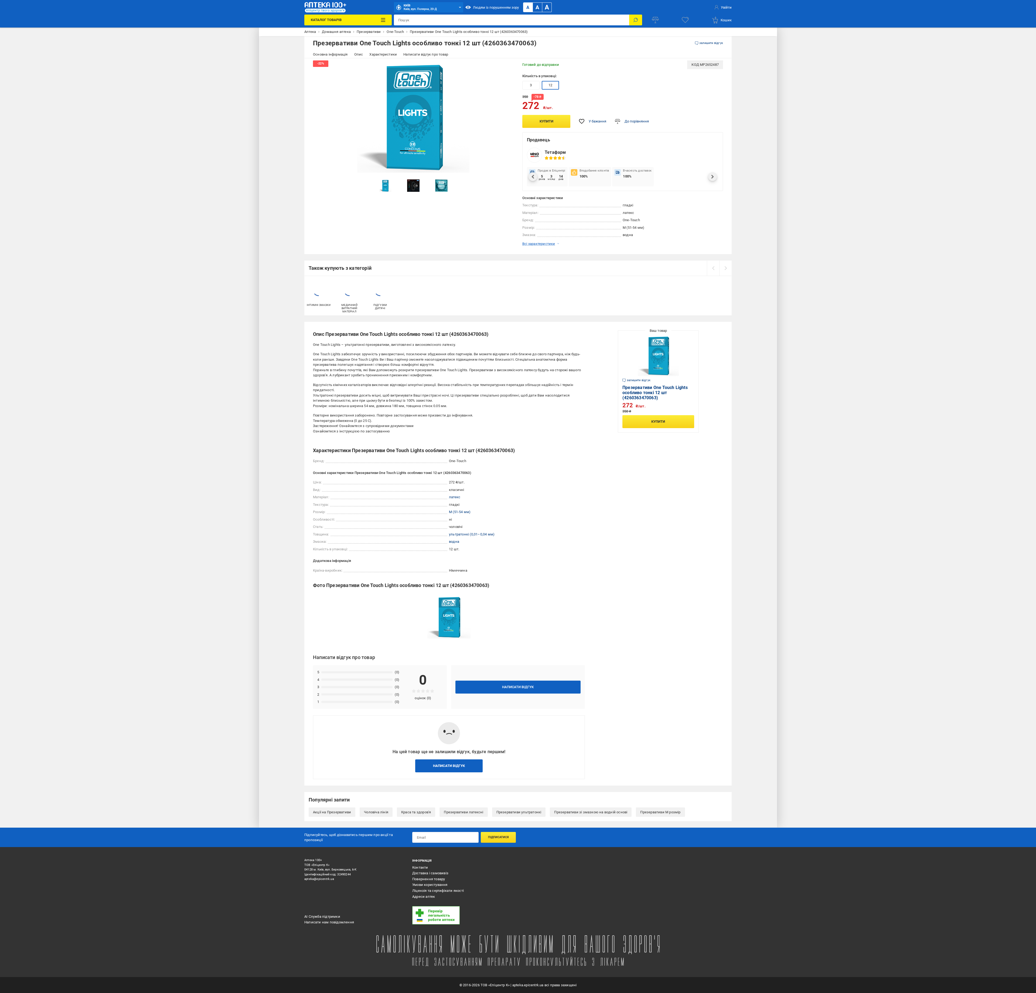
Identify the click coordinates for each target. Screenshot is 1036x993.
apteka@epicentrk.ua (319, 879)
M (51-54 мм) (460, 512)
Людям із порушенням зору (496, 7)
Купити (546, 121)
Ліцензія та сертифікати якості (438, 891)
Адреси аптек (423, 897)
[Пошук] (635, 20)
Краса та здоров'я (416, 812)
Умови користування (430, 885)
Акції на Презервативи (332, 812)
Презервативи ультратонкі (518, 812)
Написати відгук (518, 687)
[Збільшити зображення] (506, 68)
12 (550, 85)
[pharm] (462, 915)
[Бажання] (685, 19)
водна (454, 542)
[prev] (713, 268)
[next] (725, 268)
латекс (454, 497)
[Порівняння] (655, 19)
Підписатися (498, 837)
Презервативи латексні (463, 812)
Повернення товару (428, 879)
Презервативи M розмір (660, 812)
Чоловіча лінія (376, 812)
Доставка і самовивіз (430, 873)
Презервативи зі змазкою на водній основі (590, 812)
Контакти (420, 867)
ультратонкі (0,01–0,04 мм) (472, 534)
